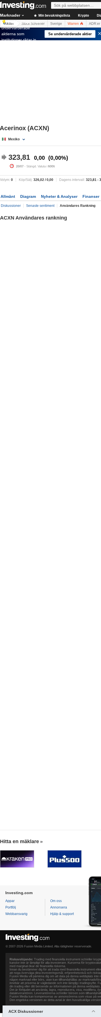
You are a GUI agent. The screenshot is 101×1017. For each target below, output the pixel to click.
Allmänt (8, 196)
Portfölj (10, 907)
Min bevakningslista (54, 15)
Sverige (56, 24)
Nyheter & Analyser (59, 196)
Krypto (83, 15)
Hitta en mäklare (19, 841)
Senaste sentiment (40, 206)
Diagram (28, 196)
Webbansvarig (16, 914)
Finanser (90, 196)
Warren (74, 24)
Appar (10, 901)
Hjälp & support (62, 914)
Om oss (56, 901)
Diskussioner (11, 206)
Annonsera (58, 907)
